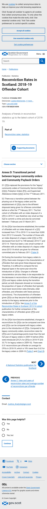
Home (4, 69)
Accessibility (6, 472)
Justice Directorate (18, 101)
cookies (12, 4)
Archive (17, 472)
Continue (7, 443)
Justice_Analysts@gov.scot (19, 404)
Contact (26, 472)
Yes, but (10, 435)
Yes (8, 424)
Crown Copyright (8, 477)
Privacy (38, 477)
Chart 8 (40, 351)
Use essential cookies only (23, 38)
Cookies (35, 472)
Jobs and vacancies (25, 477)
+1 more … (29, 101)
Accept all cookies (23, 31)
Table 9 (34, 252)
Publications (13, 69)
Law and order (12, 104)
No (8, 429)
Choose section (10, 164)
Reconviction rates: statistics (17, 134)
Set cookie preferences (23, 44)
